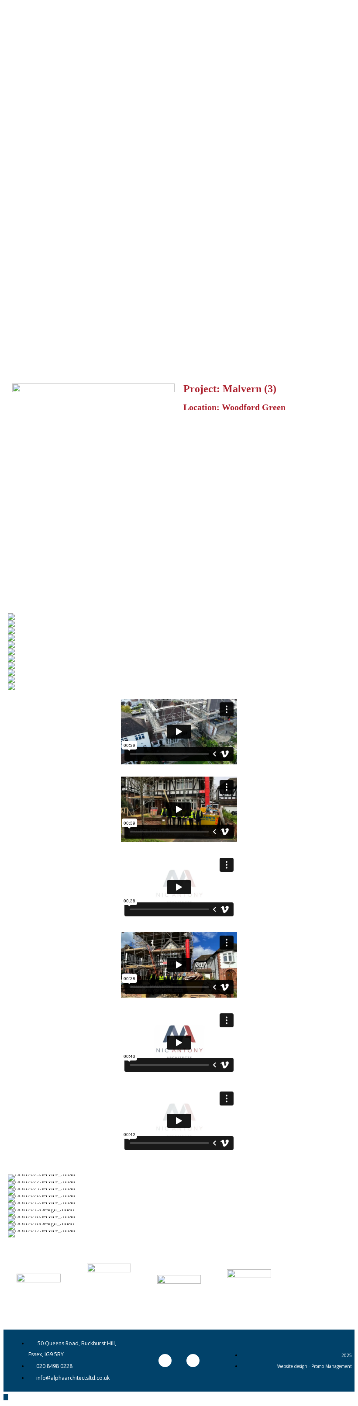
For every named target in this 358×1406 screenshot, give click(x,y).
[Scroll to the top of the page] (5, 1397)
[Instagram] (165, 1360)
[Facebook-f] (193, 1360)
